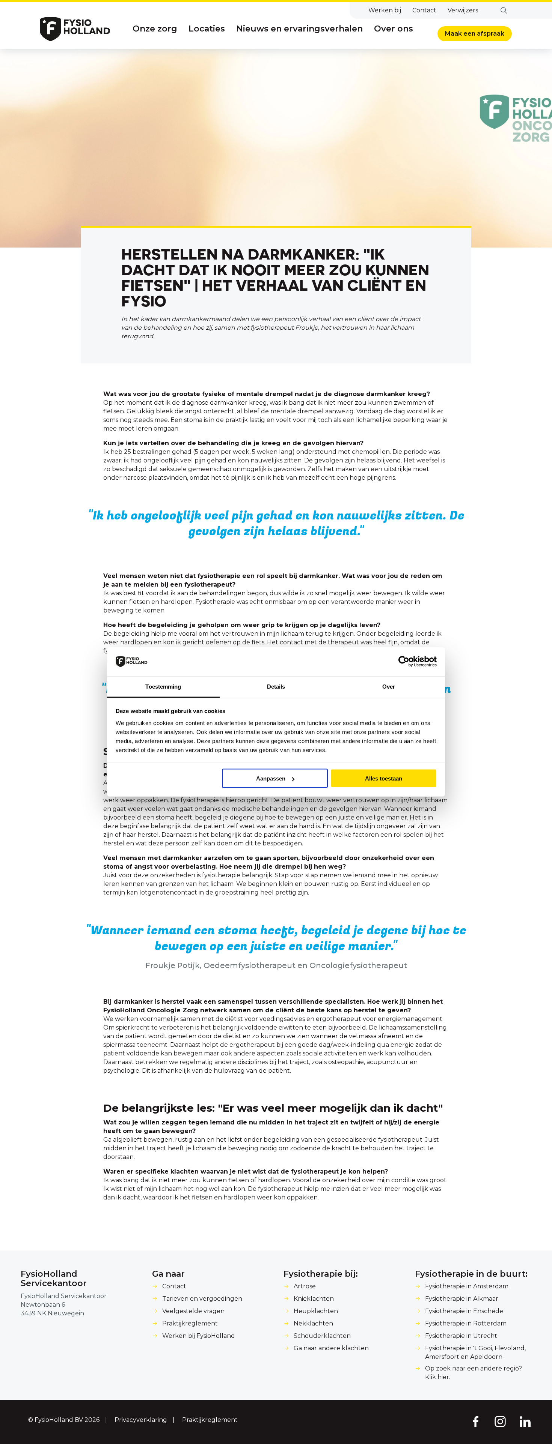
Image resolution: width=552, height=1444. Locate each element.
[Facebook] (475, 1421)
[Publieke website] (75, 29)
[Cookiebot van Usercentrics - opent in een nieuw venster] (404, 661)
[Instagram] (500, 1421)
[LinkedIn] (525, 1421)
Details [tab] (276, 686)
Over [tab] (388, 686)
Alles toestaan (383, 778)
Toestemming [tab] (163, 686)
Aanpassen (270, 778)
